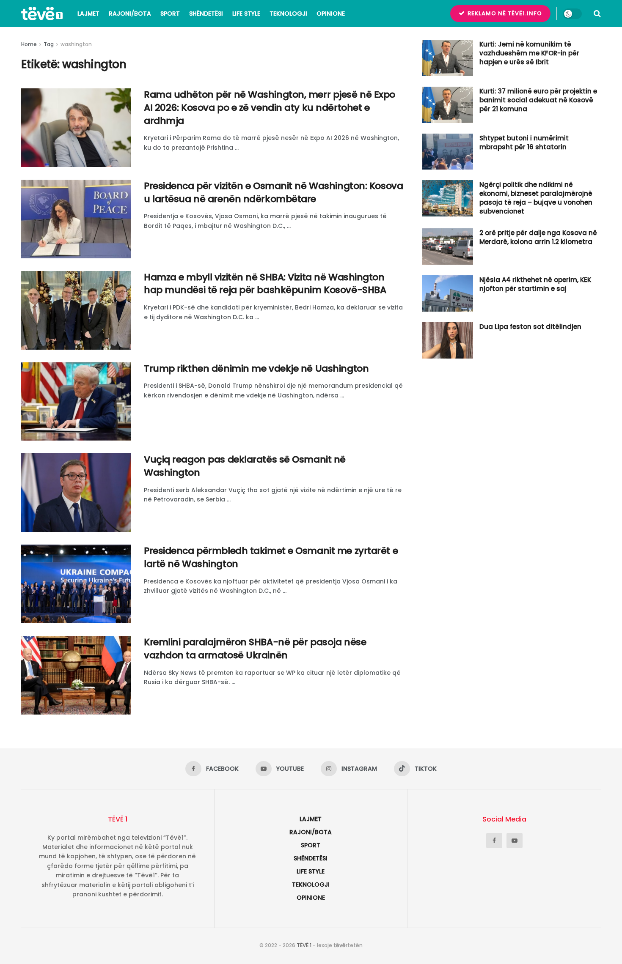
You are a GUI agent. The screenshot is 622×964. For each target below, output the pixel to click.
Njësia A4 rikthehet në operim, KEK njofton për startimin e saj (535, 284)
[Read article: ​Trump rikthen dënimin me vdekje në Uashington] (76, 401)
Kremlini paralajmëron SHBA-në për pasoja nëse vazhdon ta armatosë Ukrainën (255, 648)
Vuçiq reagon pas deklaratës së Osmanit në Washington (245, 466)
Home (29, 44)
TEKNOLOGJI (288, 13)
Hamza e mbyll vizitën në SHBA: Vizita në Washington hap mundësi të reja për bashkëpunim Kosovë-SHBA (265, 284)
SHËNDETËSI (206, 13)
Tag (49, 44)
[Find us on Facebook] (494, 840)
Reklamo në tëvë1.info (504, 13)
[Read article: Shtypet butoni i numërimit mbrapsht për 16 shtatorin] (447, 152)
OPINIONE (331, 13)
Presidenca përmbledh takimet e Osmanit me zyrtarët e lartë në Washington (271, 557)
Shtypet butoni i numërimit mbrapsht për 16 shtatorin (524, 142)
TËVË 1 (304, 945)
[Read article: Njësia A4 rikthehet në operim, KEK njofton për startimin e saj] (447, 293)
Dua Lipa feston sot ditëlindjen (530, 326)
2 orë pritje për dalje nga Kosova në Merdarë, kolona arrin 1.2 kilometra (538, 237)
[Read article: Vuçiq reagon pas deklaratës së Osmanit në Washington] (76, 492)
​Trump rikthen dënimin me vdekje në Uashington (256, 368)
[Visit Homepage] (42, 13)
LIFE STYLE (246, 13)
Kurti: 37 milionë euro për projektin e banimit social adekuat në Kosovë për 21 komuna (538, 100)
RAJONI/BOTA (130, 13)
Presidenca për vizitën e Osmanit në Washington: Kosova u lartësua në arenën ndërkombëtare (273, 192)
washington (76, 44)
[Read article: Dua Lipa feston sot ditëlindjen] (447, 340)
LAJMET (88, 13)
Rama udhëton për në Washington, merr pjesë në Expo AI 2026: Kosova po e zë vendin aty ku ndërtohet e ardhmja (269, 107)
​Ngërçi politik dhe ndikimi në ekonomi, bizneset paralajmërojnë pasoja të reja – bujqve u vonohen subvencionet (535, 198)
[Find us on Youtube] (514, 840)
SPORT (170, 13)
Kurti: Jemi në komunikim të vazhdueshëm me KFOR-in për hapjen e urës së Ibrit (529, 53)
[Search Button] (597, 13)
